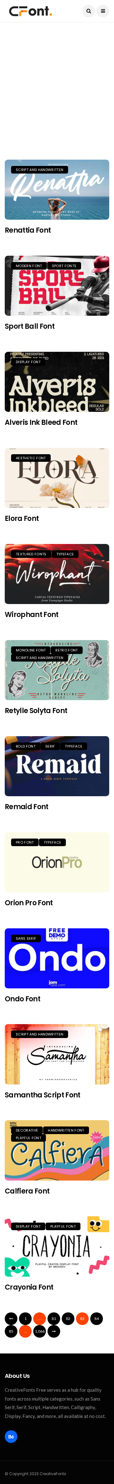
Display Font (28, 361)
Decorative (27, 1130)
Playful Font (28, 1137)
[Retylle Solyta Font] (57, 670)
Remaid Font (26, 807)
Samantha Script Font (42, 1095)
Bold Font (25, 746)
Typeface (65, 554)
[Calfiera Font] (57, 1150)
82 (68, 1318)
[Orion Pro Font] (57, 862)
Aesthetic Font (31, 458)
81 (54, 1318)
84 (96, 1318)
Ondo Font (22, 999)
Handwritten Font (66, 1130)
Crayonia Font (29, 1287)
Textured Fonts (31, 554)
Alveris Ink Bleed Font (41, 422)
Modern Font (29, 265)
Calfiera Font (27, 1191)
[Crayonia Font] (57, 1246)
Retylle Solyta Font (36, 711)
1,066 (40, 1331)
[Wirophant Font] (57, 574)
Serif (50, 746)
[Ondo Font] (57, 958)
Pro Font (25, 842)
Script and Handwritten (39, 169)
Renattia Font (28, 230)
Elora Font (22, 518)
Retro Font (66, 650)
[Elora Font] (57, 478)
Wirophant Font (32, 615)
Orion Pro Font (29, 903)
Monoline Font (31, 650)
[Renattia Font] (57, 190)
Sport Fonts (64, 265)
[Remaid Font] (57, 766)
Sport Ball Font (29, 326)
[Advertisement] (57, 97)
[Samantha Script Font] (57, 1054)
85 (11, 1331)
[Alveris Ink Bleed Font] (57, 382)
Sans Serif (26, 938)
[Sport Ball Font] (57, 286)
